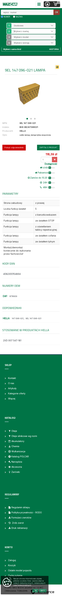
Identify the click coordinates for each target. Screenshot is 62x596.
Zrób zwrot (17, 522)
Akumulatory (17, 441)
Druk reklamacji (19, 528)
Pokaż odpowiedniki (14, 147)
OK (56, 12)
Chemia (15, 446)
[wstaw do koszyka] (54, 159)
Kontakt (12, 378)
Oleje (14, 431)
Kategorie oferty (16, 393)
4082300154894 (12, 274)
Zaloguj (12, 560)
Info (43, 591)
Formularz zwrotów (21, 517)
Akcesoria (16, 466)
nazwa (19, 17)
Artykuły (12, 388)
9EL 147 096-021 (33, 318)
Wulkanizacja (18, 451)
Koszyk (12, 565)
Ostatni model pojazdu (20, 570)
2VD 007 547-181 (12, 340)
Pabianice (44, 172)
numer (7, 17)
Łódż (46, 167)
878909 (13, 296)
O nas (11, 383)
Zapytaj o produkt (48, 147)
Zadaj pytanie (15, 575)
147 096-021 (18, 318)
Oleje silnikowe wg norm (24, 436)
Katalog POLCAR (20, 456)
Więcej (11, 398)
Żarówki (15, 472)
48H (46, 187)
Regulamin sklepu (20, 507)
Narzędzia (16, 461)
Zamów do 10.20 (40, 177)
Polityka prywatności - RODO (26, 512)
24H (46, 182)
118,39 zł (51, 154)
